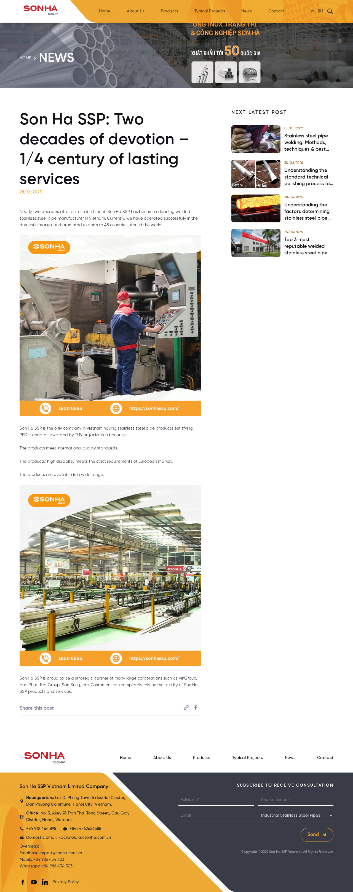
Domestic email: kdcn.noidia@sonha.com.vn (68, 837)
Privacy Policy (66, 882)
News (246, 11)
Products (169, 11)
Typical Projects (209, 11)
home (25, 58)
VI (312, 11)
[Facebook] (23, 882)
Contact (276, 11)
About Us (136, 11)
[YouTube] (34, 882)
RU (320, 11)
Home (104, 11)
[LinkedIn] (45, 882)
